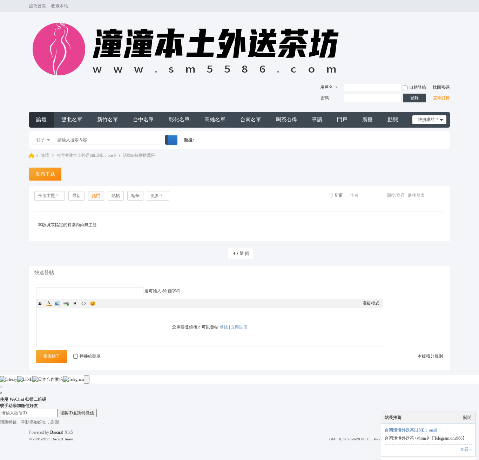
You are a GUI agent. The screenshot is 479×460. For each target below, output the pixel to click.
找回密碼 (441, 87)
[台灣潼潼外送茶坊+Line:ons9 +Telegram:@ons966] (189, 79)
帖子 (40, 139)
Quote (75, 303)
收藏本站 (59, 6)
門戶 (342, 119)
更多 (155, 195)
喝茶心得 (286, 119)
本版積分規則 (430, 356)
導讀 (317, 119)
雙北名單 (71, 119)
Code (83, 303)
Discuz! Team (62, 439)
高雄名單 (214, 119)
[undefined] (86, 379)
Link (66, 303)
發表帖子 (51, 356)
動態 (392, 119)
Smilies (92, 303)
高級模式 (371, 303)
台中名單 (143, 119)
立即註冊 (441, 97)
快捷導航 (426, 119)
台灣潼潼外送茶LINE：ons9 (411, 430)
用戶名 (326, 87)
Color (48, 303)
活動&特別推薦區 (139, 155)
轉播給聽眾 (90, 356)
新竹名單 (107, 119)
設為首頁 (37, 6)
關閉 (467, 417)
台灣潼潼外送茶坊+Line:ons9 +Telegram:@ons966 (31, 155)
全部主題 (46, 195)
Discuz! (56, 432)
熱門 (96, 195)
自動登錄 (417, 87)
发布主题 (45, 174)
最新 (76, 195)
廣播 (367, 119)
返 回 (244, 253)
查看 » (466, 449)
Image (57, 303)
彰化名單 (179, 119)
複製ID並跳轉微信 (77, 413)
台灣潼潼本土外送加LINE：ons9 (86, 155)
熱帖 (116, 195)
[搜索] (172, 140)
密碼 (325, 97)
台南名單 (250, 119)
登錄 (414, 97)
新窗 (339, 195)
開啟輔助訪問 (440, 6)
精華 (135, 195)
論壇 (41, 119)
